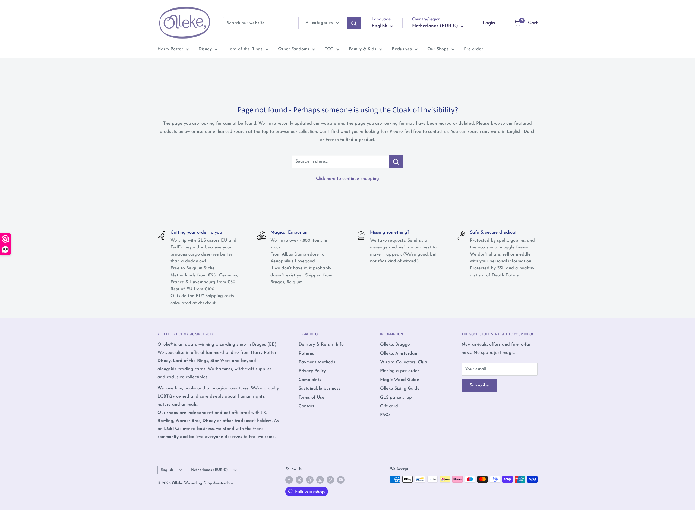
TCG (329, 49)
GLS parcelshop (396, 397)
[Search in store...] (396, 161)
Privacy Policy (312, 371)
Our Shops (437, 49)
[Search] (354, 23)
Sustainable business (319, 388)
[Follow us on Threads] (310, 480)
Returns (306, 353)
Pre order (473, 49)
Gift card (389, 406)
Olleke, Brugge (395, 344)
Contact (306, 406)
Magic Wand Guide (399, 380)
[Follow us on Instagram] (320, 480)
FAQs (385, 415)
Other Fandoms (293, 49)
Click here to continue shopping (347, 179)
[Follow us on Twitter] (299, 480)
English (166, 470)
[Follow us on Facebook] (289, 480)
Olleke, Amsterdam (399, 353)
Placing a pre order (399, 371)
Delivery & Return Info (321, 344)
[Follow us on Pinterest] (330, 480)
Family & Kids (362, 49)
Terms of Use (311, 397)
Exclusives (402, 49)
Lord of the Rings (245, 49)
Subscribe (479, 385)
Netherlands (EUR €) (209, 470)
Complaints (310, 380)
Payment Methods (317, 362)
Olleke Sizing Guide (400, 388)
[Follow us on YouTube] (341, 480)
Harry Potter (170, 49)
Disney (205, 49)
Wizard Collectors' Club (403, 362)
